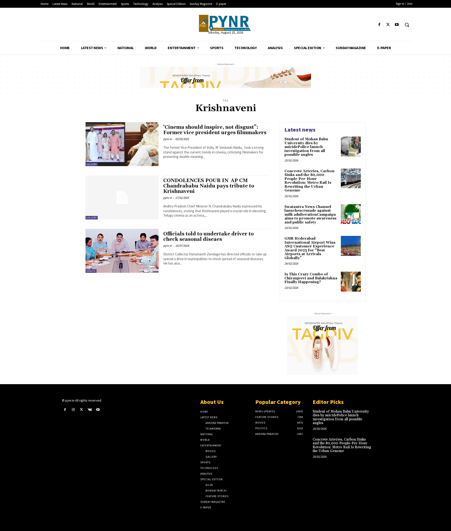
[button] (406, 24)
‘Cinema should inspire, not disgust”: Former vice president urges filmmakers (214, 130)
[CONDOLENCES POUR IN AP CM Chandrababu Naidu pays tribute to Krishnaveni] (122, 197)
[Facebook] (379, 25)
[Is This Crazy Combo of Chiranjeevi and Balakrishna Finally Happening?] (351, 282)
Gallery (91, 164)
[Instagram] (73, 410)
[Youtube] (397, 25)
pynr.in (167, 139)
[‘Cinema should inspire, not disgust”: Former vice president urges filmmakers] (122, 144)
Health (91, 271)
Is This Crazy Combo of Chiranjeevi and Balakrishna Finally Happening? (310, 278)
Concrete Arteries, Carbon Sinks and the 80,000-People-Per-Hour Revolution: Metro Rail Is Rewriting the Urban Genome (309, 181)
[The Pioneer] (225, 23)
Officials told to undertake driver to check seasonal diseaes (208, 236)
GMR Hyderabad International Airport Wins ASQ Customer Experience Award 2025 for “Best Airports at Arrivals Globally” (309, 248)
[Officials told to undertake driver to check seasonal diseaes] (122, 251)
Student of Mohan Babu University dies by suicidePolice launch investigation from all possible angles (306, 147)
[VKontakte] (90, 410)
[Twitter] (388, 25)
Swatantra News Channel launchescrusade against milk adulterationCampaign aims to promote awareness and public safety (310, 215)
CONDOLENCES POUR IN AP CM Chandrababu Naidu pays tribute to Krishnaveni (208, 186)
